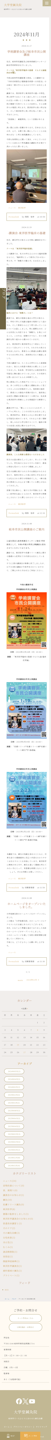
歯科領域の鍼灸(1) (12, 1270)
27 (24, 1052)
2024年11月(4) (14, 1165)
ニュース (12, 207)
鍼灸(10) (7, 1199)
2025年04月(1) (14, 1126)
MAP (13, 1436)
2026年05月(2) (14, 1071)
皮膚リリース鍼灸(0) (13, 1204)
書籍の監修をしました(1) (16, 1213)
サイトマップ (41, 1426)
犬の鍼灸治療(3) (11, 1232)
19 (18, 1045)
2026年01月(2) (14, 1087)
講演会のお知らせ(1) (13, 1195)
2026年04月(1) (14, 1079)
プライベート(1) (11, 1275)
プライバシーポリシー (22, 1426)
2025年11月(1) (14, 1103)
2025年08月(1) (14, 1110)
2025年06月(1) (14, 1118)
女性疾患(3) (9, 1237)
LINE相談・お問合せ (25, 1327)
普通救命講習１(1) (12, 1223)
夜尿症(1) (8, 1256)
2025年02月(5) (14, 1142)
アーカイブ (24, 1063)
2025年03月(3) (14, 1134)
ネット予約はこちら (26, 1318)
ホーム (7, 1299)
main (20, 980)
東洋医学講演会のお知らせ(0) (18, 1218)
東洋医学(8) (9, 1209)
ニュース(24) (9, 1180)
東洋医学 (22, 207)
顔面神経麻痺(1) (11, 1261)
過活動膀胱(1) (10, 1251)
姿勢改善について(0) (13, 1185)
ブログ (14, 1299)
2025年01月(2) (14, 1150)
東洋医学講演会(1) (12, 1265)
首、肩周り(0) (10, 1190)
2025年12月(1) (14, 1095)
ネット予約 (33, 1436)
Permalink (14, 216)
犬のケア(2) (9, 1228)
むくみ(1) (8, 1247)
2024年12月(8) (14, 1157)
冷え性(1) (8, 1242)
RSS (7, 1289)
